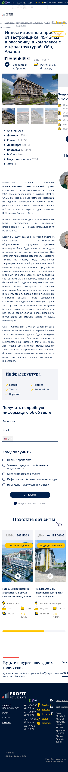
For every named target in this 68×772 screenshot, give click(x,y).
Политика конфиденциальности (15, 754)
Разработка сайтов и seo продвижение (55, 760)
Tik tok (45, 718)
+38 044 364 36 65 (30, 720)
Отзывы (6, 722)
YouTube (46, 710)
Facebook (46, 705)
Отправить (30, 494)
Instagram (46, 714)
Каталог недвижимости (19, 23)
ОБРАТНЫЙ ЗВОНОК (58, 34)
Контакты (7, 27)
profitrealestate (61, 706)
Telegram (46, 723)
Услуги (6, 712)
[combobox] (8, 438)
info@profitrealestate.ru (61, 700)
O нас (6, 23)
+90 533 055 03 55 (30, 706)
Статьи (46, 23)
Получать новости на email (31, 503)
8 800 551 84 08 (29, 727)
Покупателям (36, 23)
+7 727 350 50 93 (30, 713)
